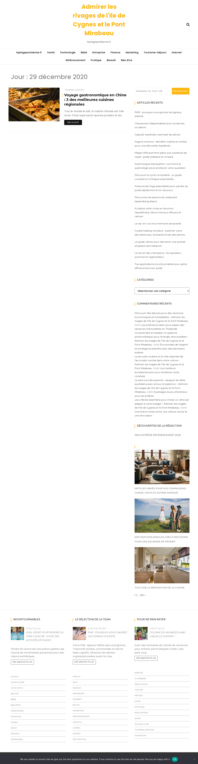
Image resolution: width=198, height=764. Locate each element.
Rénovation (141, 684)
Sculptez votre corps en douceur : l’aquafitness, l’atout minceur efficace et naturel (158, 212)
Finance (115, 52)
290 (142, 595)
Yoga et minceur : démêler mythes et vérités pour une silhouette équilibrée (161, 143)
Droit (14, 728)
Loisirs (76, 728)
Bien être (126, 60)
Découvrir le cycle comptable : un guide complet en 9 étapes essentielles (158, 177)
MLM (75, 682)
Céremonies (17, 711)
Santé (51, 52)
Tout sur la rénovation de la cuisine (160, 587)
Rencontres (141, 712)
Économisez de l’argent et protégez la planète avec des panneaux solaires (161, 348)
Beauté (111, 60)
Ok (174, 759)
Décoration (79, 739)
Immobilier (78, 693)
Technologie (67, 52)
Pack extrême (144, 435)
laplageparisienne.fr (29, 52)
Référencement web (167, 435)
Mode (138, 701)
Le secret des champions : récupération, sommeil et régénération (158, 254)
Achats (15, 676)
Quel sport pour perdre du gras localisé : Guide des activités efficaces (45, 636)
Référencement (75, 60)
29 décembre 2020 (47, 116)
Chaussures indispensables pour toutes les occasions (159, 125)
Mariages (16, 716)
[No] (194, 759)
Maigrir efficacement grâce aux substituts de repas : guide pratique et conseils (161, 154)
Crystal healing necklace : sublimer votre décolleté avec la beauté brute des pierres (160, 232)
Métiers (139, 695)
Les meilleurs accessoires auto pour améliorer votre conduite (157, 372)
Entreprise (98, 52)
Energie (139, 673)
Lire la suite (73, 122)
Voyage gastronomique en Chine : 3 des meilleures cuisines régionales (95, 99)
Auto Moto (17, 688)
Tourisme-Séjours (155, 52)
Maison (76, 733)
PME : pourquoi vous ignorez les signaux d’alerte (158, 114)
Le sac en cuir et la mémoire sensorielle (158, 223)
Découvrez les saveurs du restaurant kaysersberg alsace (156, 199)
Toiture (139, 690)
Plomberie (140, 678)
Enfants (15, 733)
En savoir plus (22, 662)
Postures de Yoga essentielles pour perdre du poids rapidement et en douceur (161, 188)
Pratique (96, 60)
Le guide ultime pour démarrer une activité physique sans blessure (160, 243)
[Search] (187, 24)
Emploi (76, 676)
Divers (14, 722)
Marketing (132, 52)
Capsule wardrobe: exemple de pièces (157, 134)
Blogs (76, 705)
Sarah (21, 117)
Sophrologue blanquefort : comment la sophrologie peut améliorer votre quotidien (160, 165)
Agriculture (17, 682)
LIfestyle (77, 722)
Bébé (84, 52)
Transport (140, 735)
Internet (177, 52)
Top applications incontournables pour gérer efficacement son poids (161, 266)
